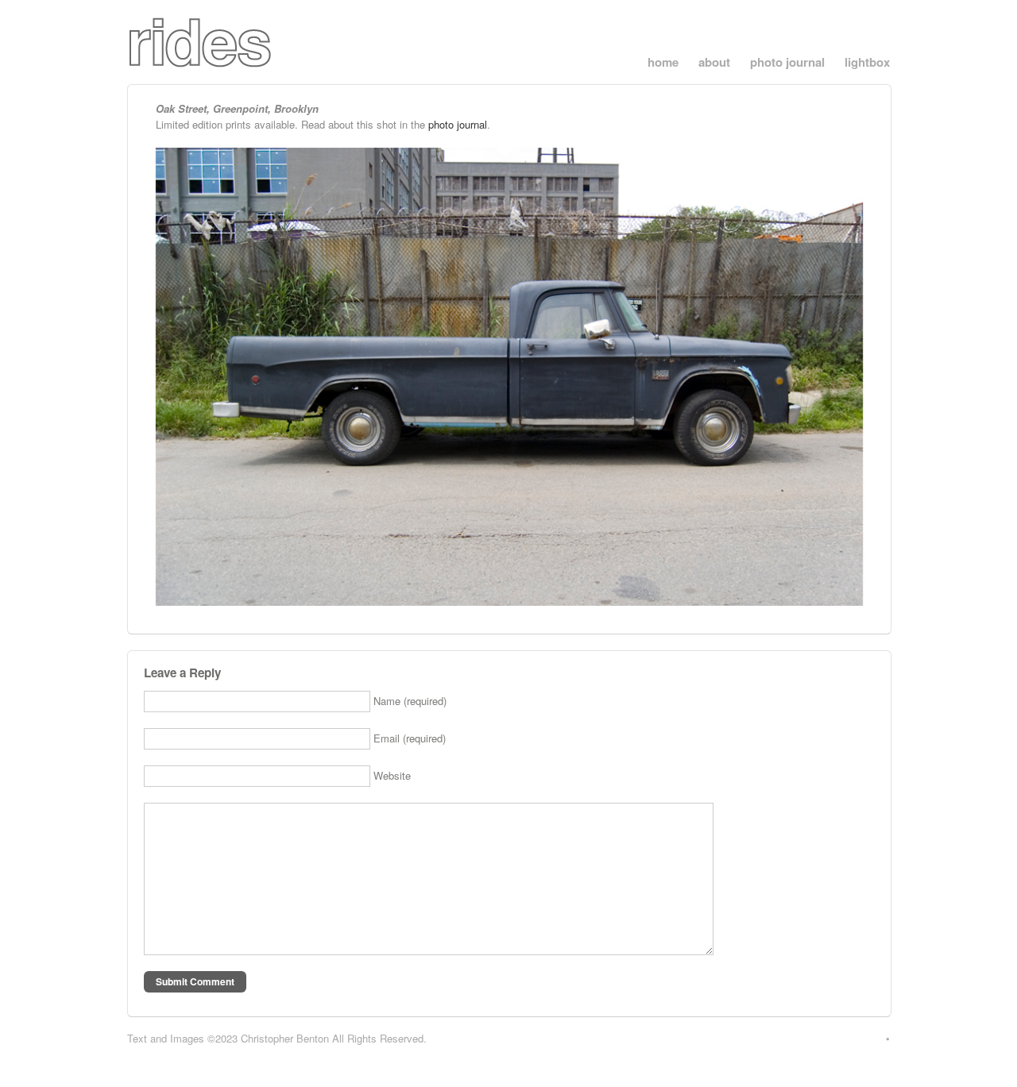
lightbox (867, 62)
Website (392, 775)
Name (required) (410, 700)
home (663, 62)
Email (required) (409, 738)
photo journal (787, 62)
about (714, 62)
